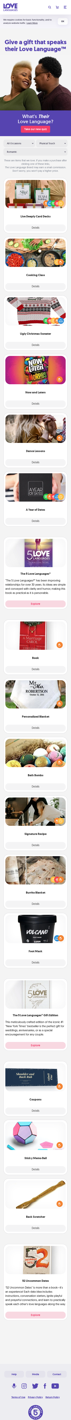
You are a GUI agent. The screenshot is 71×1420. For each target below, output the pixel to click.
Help (14, 1374)
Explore (35, 604)
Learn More (32, 23)
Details (35, 228)
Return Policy (52, 1397)
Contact (57, 1374)
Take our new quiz (35, 129)
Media (35, 1374)
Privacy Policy (35, 1397)
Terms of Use (18, 1397)
